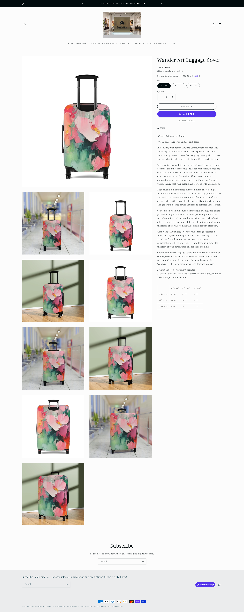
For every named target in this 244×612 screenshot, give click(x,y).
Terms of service (86, 606)
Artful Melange (32, 606)
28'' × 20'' (193, 86)
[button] (25, 24)
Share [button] (162, 128)
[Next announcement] (161, 3)
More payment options (186, 120)
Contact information (115, 606)
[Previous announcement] (83, 3)
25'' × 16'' (178, 86)
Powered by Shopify (45, 606)
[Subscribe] (143, 561)
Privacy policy (72, 606)
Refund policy (60, 606)
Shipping (160, 71)
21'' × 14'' (164, 86)
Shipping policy (100, 606)
